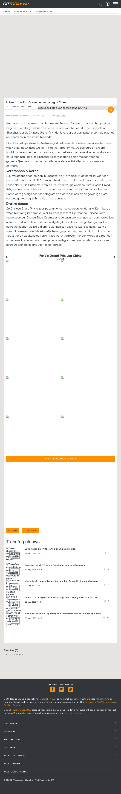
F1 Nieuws (12, 530)
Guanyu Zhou (35, 217)
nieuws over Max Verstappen (99, 702)
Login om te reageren (14, 654)
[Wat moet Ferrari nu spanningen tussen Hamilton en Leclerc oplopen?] (14, 621)
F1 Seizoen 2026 (22, 11)
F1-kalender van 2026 (20, 710)
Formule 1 (66, 123)
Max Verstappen (16, 176)
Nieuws (6, 11)
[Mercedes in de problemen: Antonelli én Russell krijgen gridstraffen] (14, 589)
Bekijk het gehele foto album (61, 459)
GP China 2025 (30, 530)
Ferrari (103, 213)
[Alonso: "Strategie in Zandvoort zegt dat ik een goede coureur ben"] (14, 603)
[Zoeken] (100, 4)
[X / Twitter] (61, 689)
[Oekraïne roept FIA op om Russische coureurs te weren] (14, 571)
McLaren (42, 185)
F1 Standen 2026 (43, 11)
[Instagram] (70, 689)
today (16, 3)
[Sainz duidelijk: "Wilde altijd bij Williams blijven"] (14, 554)
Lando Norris (14, 185)
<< (21, 106)
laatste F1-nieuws (48, 699)
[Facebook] (52, 689)
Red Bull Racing (12, 705)
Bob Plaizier (61, 116)
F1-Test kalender (74, 713)
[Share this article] (111, 109)
